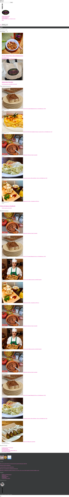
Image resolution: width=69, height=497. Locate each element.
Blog (3, 20)
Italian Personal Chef (6, 16)
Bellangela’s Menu (5, 476)
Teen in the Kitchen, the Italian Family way (9, 450)
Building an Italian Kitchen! (6, 474)
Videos (5, 22)
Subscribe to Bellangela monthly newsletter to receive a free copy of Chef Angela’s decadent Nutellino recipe (19, 470)
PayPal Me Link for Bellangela (5, 465)
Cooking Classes (5, 17)
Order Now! (4, 475)
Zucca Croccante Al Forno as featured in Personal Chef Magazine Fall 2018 (13, 463)
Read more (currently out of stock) (10, 58)
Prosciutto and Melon (6, 449)
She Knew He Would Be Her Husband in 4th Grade (9, 468)
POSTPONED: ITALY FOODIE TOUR (8, 18)
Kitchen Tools (6, 21)
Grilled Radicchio (5, 448)
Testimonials (4, 477)
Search (11, 2)
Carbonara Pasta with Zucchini (7, 447)
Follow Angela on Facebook (7, 206)
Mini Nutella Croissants (6, 451)
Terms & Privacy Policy (6, 478)
